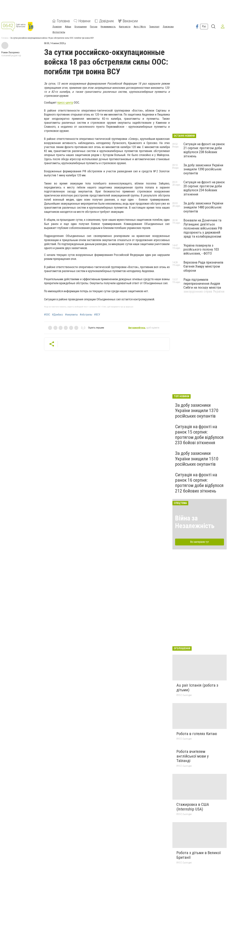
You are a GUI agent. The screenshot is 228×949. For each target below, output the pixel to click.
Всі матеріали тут (199, 541)
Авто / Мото (140, 26)
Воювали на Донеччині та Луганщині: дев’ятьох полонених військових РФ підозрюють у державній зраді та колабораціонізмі (202, 228)
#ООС (47, 314)
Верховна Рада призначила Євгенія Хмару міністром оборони (203, 266)
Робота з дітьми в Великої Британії (198, 855)
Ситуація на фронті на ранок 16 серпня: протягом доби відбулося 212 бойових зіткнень (199, 483)
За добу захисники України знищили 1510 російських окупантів (196, 459)
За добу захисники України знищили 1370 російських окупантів (196, 410)
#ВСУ (97, 314)
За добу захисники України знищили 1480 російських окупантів (203, 207)
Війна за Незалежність (194, 522)
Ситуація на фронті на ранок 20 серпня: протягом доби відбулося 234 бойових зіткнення (204, 188)
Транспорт (154, 26)
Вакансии (130, 21)
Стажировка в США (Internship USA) (192, 806)
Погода (93, 26)
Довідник (106, 21)
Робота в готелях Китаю (196, 733)
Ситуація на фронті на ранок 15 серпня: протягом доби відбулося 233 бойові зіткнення (199, 435)
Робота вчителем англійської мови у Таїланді (192, 756)
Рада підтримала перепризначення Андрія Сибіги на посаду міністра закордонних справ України (203, 286)
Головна (63, 21)
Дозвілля (57, 26)
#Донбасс (57, 314)
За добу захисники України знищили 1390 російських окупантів (203, 169)
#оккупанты (71, 314)
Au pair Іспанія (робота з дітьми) (197, 687)
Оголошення (80, 26)
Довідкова (168, 26)
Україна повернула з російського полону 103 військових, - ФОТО (201, 249)
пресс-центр (65, 102)
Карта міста (124, 26)
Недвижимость (108, 26)
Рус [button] (204, 26)
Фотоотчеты (58, 32)
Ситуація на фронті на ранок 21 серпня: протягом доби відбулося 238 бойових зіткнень (204, 150)
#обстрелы (86, 314)
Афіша (68, 26)
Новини (84, 21)
